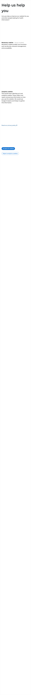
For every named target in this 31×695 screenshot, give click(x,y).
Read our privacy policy (9, 125)
